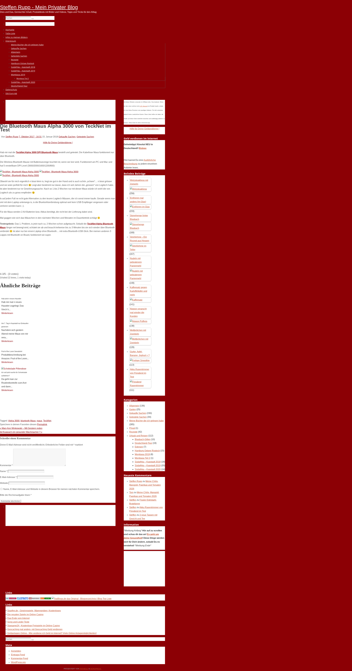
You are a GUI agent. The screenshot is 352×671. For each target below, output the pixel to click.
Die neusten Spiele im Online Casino (25, 614)
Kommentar (6, 465)
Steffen (132, 500)
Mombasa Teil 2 (142, 458)
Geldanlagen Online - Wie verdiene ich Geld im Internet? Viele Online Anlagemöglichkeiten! (52, 633)
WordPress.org (18, 662)
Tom (131, 492)
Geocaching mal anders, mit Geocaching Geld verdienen (34, 629)
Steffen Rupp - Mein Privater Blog (39, 7)
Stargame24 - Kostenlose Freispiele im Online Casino (33, 625)
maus (39, 421)
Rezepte (133, 432)
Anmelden (16, 651)
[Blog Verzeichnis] (45, 599)
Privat (132, 428)
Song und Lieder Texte (18, 622)
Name (3, 471)
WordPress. (95, 669)
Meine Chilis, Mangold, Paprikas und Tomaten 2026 (145, 485)
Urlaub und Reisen (138, 436)
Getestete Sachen (85, 137)
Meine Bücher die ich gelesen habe (146, 421)
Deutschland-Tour (143, 443)
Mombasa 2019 (142, 454)
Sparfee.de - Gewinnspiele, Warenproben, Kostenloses (34, 610)
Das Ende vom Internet (18, 618)
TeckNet (47, 421)
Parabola (84, 669)
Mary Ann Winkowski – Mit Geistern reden (21, 428)
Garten (132, 409)
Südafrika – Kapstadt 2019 (148, 465)
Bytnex (142, 148)
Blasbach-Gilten (142, 439)
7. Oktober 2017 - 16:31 (30, 137)
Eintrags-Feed (18, 655)
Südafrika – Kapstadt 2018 (148, 462)
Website (4, 483)
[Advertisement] (56, 113)
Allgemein (134, 406)
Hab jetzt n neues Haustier (11, 299)
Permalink (42, 424)
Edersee (139, 447)
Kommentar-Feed (19, 658)
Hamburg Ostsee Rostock (147, 450)
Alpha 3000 (14, 421)
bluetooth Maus (28, 421)
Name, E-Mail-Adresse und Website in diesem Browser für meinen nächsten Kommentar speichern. (51, 489)
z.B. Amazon (143, 106)
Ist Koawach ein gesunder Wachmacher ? (21, 432)
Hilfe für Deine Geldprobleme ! (58, 142)
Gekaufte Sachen (67, 137)
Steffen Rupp (12, 137)
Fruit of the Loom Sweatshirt (11, 351)
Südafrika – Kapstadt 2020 (148, 469)
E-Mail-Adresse (8, 477)
